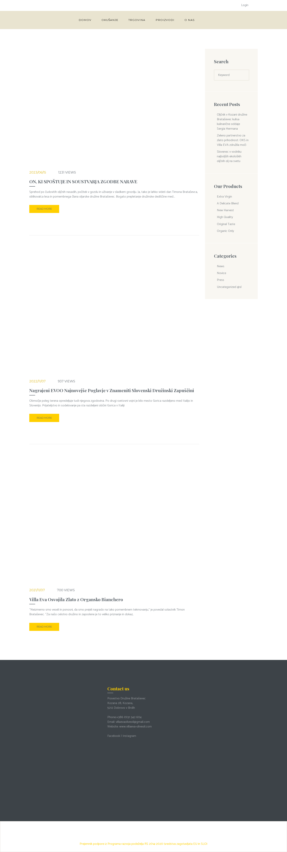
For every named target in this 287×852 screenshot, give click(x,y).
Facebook (113, 736)
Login (244, 5)
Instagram (129, 736)
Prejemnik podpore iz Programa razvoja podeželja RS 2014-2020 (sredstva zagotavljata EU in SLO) (143, 844)
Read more (44, 208)
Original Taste (226, 224)
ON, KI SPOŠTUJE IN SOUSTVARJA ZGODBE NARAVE (83, 181)
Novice (221, 273)
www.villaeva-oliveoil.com (135, 726)
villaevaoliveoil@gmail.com (133, 722)
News (220, 266)
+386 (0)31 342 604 (129, 717)
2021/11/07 (37, 590)
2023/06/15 (37, 172)
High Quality (225, 217)
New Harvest (225, 210)
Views (67, 172)
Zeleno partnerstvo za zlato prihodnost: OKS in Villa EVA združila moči (233, 140)
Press (220, 280)
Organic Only (225, 231)
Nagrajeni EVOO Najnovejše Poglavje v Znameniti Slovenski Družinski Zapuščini (111, 390)
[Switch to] (206, 20)
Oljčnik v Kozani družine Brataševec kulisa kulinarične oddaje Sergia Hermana (232, 121)
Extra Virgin (224, 196)
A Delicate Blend (228, 203)
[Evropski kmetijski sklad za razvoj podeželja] (143, 824)
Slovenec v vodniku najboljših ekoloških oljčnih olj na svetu (229, 156)
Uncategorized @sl (229, 287)
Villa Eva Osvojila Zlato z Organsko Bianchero (76, 599)
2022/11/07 (37, 381)
